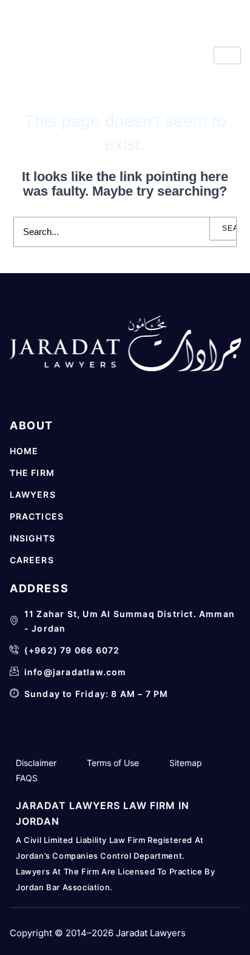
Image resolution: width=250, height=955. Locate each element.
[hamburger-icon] (227, 55)
